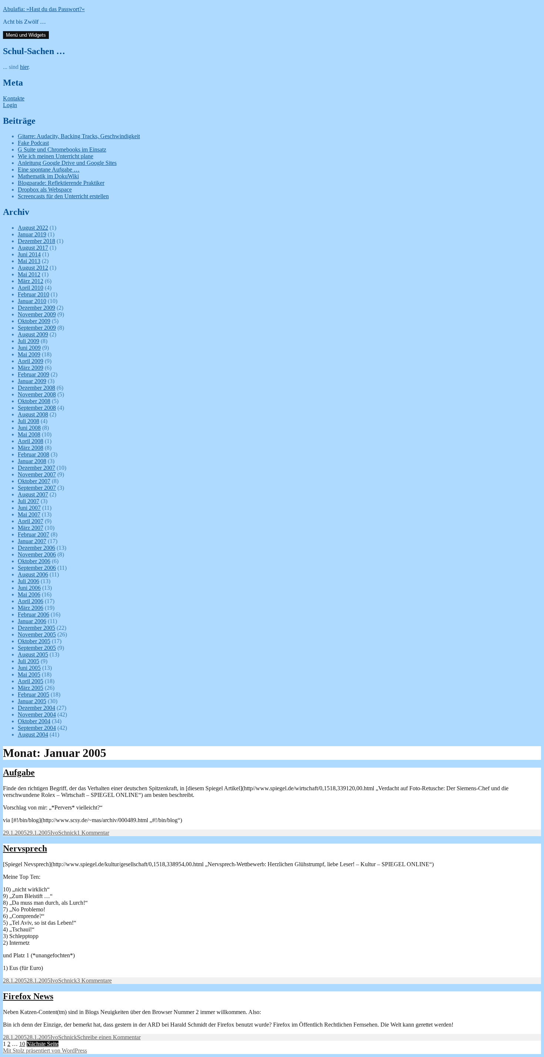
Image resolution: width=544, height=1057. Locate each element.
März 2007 (30, 528)
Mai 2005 (29, 674)
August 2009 (33, 334)
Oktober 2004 (34, 721)
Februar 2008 (33, 454)
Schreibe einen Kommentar (109, 1037)
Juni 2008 (29, 428)
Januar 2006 (32, 621)
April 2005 (30, 681)
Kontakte (13, 98)
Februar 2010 (33, 294)
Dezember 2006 (36, 548)
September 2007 (37, 488)
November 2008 (37, 394)
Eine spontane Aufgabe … (49, 169)
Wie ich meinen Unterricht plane (55, 156)
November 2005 (37, 634)
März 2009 (30, 368)
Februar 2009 (33, 374)
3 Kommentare (94, 980)
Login (10, 105)
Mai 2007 (29, 514)
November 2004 (37, 714)
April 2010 (30, 288)
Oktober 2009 (34, 321)
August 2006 (33, 574)
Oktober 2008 (34, 401)
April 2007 (30, 521)
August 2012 (33, 268)
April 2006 (30, 601)
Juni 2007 (29, 508)
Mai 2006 (29, 594)
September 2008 (37, 408)
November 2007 (37, 474)
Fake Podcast (33, 143)
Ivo (54, 833)
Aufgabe (19, 772)
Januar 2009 (32, 381)
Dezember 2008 (36, 388)
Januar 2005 (32, 701)
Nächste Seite (42, 1044)
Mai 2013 (29, 261)
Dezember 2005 (36, 628)
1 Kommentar (93, 833)
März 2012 (30, 281)
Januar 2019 (32, 234)
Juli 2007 (28, 501)
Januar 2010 (32, 301)
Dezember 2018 (36, 241)
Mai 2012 (29, 274)
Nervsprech (25, 848)
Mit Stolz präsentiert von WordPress (45, 1050)
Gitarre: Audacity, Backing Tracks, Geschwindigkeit (79, 136)
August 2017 (33, 248)
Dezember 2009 (36, 308)
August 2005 (33, 654)
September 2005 (37, 648)
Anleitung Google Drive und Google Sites (67, 163)
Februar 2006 (33, 614)
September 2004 (37, 728)
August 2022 (33, 228)
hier (24, 67)
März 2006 (30, 608)
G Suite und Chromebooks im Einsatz (62, 149)
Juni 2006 (29, 588)
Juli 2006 (28, 581)
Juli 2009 (28, 341)
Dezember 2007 (36, 468)
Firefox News (28, 996)
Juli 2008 (28, 421)
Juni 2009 (29, 348)
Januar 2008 (32, 461)
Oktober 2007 (34, 481)
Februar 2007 (33, 534)
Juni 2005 (29, 668)
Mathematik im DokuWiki (48, 176)
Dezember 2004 (36, 708)
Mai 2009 (29, 354)
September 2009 (37, 328)
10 (22, 1044)
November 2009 (37, 314)
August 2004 (33, 734)
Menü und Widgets (26, 35)
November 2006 (37, 554)
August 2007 (33, 494)
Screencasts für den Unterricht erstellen (63, 196)
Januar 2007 (32, 541)
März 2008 (30, 448)
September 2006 (37, 568)
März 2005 (30, 688)
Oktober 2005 (34, 641)
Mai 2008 (29, 434)
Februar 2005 (33, 694)
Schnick (67, 833)
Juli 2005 (28, 661)
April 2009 (30, 361)
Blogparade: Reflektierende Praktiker (61, 183)
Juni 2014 (29, 254)
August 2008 (33, 414)
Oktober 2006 (34, 561)
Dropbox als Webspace (45, 189)
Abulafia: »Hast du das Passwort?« (44, 9)
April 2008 (30, 441)
